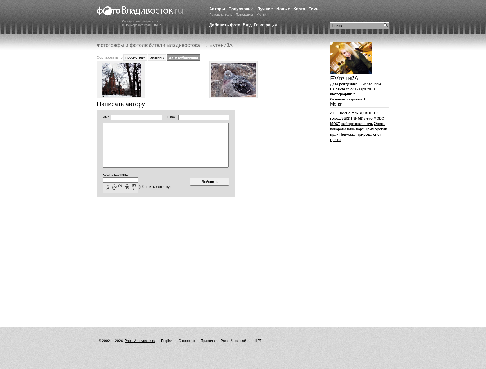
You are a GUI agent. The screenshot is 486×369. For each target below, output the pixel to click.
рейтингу (157, 57)
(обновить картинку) (155, 187)
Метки (261, 15)
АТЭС (334, 113)
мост (335, 123)
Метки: (337, 104)
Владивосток (365, 112)
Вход (247, 25)
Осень (379, 123)
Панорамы (244, 15)
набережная (352, 123)
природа (364, 134)
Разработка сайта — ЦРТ (241, 341)
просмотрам (135, 57)
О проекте (187, 341)
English (167, 341)
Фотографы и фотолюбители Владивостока (148, 45)
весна (345, 113)
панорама (338, 129)
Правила (208, 341)
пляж (351, 129)
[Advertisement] (199, 215)
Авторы (217, 8)
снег (377, 134)
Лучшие (265, 8)
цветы (335, 139)
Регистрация (265, 25)
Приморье (347, 135)
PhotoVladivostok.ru (140, 341)
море (379, 118)
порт (360, 129)
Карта (299, 8)
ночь (368, 123)
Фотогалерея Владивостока (140, 11)
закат (346, 118)
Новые (283, 8)
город (335, 118)
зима (358, 118)
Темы (314, 8)
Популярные (241, 8)
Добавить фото (224, 25)
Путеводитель (220, 15)
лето (368, 118)
